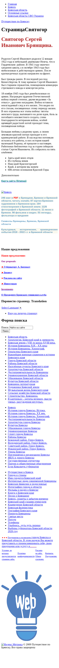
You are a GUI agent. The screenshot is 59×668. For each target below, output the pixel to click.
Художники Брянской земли (23, 387)
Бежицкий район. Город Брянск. (26, 440)
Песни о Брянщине (18, 495)
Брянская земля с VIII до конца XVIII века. (32, 342)
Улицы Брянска (16, 451)
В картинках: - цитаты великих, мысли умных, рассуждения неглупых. (30, 400)
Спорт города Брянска (20, 434)
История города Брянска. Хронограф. (29, 416)
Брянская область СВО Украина (26, 15)
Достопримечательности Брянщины (28, 372)
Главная (12, 4)
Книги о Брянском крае (21, 492)
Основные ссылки (18, 12)
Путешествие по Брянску (15, 21)
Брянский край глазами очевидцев (27, 501)
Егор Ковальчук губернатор (23, 466)
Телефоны (13, 522)
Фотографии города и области (25, 487)
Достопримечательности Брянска (26, 419)
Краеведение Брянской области (25, 504)
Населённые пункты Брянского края (28, 366)
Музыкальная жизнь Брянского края (28, 390)
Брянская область (17, 10)
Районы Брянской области (22, 363)
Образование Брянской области (25, 378)
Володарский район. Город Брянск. (27, 443)
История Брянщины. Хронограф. (26, 348)
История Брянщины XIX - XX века (27, 345)
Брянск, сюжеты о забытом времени (28, 498)
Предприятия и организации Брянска (29, 454)
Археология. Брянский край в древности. (31, 339)
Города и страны (17, 475)
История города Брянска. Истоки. (27, 410)
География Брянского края (22, 510)
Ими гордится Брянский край (24, 478)
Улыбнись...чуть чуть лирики (24, 525)
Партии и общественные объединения (29, 463)
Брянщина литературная (21, 384)
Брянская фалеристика (20, 507)
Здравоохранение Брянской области (28, 375)
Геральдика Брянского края (23, 351)
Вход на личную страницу (22, 313)
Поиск (5, 327)
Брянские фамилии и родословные (27, 484)
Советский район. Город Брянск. (26, 445)
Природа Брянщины (19, 513)
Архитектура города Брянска (24, 422)
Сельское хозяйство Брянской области (29, 393)
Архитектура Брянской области (25, 369)
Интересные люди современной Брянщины (32, 481)
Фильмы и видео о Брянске (23, 489)
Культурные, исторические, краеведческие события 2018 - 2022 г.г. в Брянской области (29, 230)
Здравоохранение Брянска (22, 431)
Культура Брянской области (23, 381)
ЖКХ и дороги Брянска (21, 457)
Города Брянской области (22, 360)
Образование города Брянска (24, 428)
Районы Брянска (17, 437)
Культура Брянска (18, 425)
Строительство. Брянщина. (23, 396)
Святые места (15, 516)
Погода (12, 519)
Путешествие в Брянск (20, 472)
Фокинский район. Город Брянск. (26, 448)
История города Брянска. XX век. (27, 413)
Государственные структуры (24, 460)
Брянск (12, 7)
